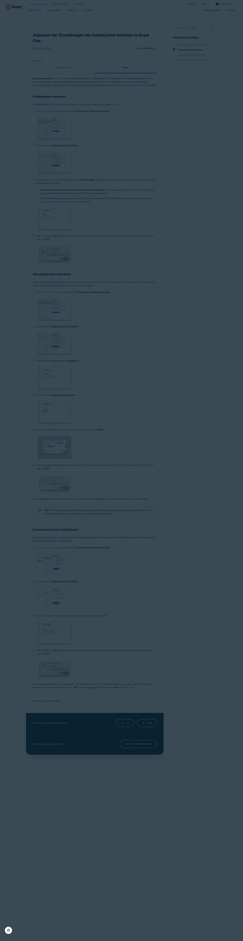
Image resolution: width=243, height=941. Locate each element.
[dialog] (121, 470)
